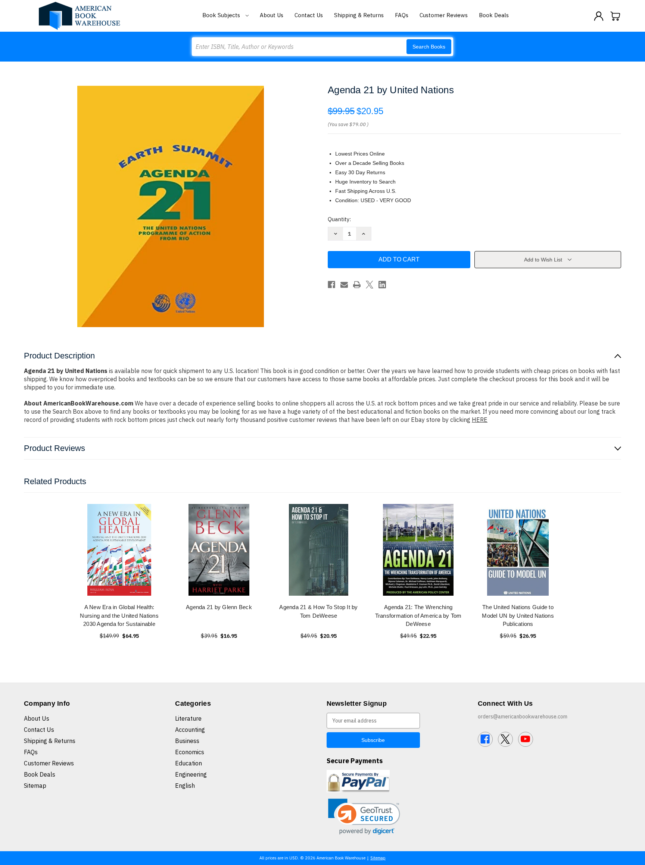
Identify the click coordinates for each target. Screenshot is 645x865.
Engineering (191, 774)
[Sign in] (598, 16)
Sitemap (35, 785)
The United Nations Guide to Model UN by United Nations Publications (518, 615)
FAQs (401, 15)
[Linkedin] (382, 284)
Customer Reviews (444, 15)
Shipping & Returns (359, 15)
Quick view (119, 549)
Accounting (190, 729)
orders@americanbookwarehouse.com (522, 716)
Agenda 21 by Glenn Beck (219, 607)
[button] (364, 817)
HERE (479, 419)
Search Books (428, 47)
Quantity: (339, 219)
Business (187, 741)
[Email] (344, 284)
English (185, 785)
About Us (271, 15)
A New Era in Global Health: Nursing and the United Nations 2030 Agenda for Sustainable (119, 615)
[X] (369, 284)
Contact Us (309, 15)
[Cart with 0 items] (615, 16)
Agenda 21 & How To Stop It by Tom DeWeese (318, 611)
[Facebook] (331, 284)
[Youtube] (525, 739)
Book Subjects (222, 15)
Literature (188, 718)
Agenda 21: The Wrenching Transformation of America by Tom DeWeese (418, 615)
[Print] (357, 284)
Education (188, 763)
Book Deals (494, 15)
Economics (189, 752)
